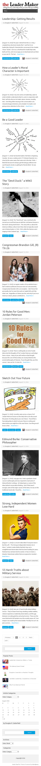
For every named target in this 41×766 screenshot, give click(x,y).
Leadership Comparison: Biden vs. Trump (20, 660)
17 (3, 712)
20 (18, 712)
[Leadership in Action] (20, 8)
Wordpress (35, 764)
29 (29, 714)
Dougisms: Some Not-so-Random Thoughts (21, 672)
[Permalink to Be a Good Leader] (21, 153)
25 (8, 714)
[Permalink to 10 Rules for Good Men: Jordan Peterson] (21, 348)
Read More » (21, 54)
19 (13, 712)
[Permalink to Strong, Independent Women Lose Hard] (21, 540)
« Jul (3, 719)
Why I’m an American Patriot (17, 684)
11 (8, 710)
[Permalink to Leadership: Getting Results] (20, 40)
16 (34, 710)
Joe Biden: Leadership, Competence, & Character (22, 678)
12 (13, 710)
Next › (31, 637)
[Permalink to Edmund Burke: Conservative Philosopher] (21, 476)
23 (34, 712)
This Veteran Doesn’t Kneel (16, 666)
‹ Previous (7, 637)
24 (3, 714)
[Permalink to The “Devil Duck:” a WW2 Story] (21, 218)
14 (23, 710)
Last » (6, 640)
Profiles (13, 494)
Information (6, 171)
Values (11, 235)
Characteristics (7, 58)
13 (18, 710)
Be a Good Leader (12, 119)
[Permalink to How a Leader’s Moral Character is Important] (20, 92)
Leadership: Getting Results (18, 18)
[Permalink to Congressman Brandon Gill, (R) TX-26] (21, 282)
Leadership (16, 58)
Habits (5, 430)
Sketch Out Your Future (16, 378)
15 (29, 710)
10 (3, 710)
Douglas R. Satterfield (11, 23)
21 (23, 712)
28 (23, 714)
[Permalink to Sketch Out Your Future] (21, 412)
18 (8, 712)
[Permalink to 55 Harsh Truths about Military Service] (21, 607)
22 (29, 712)
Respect (5, 235)
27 (18, 714)
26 (13, 714)
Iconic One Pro (16, 764)
